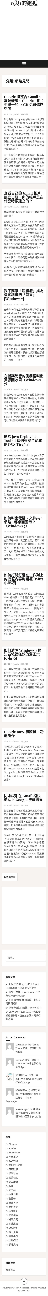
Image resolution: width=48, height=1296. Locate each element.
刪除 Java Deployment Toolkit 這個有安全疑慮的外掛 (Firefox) (23, 440)
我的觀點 (13, 1177)
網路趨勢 (13, 1223)
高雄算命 (10, 1269)
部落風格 (13, 1244)
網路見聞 (24, 114)
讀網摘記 (13, 1240)
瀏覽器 (12, 1198)
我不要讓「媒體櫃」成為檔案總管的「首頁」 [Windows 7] (23, 294)
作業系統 (13, 1156)
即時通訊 (13, 1160)
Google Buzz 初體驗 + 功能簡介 (24, 733)
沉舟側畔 (20, 1075)
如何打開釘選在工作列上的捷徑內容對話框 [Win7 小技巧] (23, 579)
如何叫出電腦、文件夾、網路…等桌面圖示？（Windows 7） (23, 522)
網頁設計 (13, 1227)
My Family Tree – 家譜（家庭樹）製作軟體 (28, 1048)
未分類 (12, 1190)
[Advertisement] (24, 35)
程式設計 (13, 1211)
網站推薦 (13, 1215)
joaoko (16, 114)
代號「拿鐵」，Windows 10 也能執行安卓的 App (28, 1063)
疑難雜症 (13, 1206)
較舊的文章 (9, 876)
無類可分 (13, 1202)
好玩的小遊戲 (16, 1165)
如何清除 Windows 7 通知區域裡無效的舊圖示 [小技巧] (22, 654)
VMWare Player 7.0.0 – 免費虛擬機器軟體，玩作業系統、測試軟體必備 (23, 1015)
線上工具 (13, 1232)
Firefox (12, 1148)
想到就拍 (13, 1173)
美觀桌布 (13, 1236)
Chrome (13, 1144)
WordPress (14, 1152)
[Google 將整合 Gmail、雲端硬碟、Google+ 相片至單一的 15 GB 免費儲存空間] (25, 98)
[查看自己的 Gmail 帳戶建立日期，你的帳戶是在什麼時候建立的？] (25, 195)
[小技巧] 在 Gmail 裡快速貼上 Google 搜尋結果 (23, 797)
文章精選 (13, 1181)
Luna (18, 1059)
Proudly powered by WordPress (15, 1288)
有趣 (11, 1186)
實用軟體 (13, 1169)
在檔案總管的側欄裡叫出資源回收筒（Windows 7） (23, 380)
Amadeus (42, 1288)
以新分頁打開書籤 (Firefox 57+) (25, 1007)
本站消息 (13, 1194)
